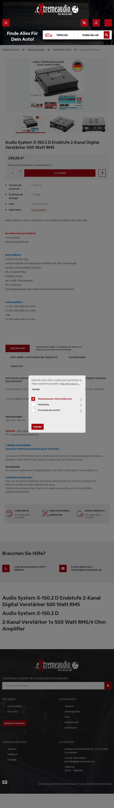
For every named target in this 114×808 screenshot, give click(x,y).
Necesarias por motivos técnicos (55, 398)
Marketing (43, 404)
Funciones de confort (49, 410)
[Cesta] (108, 23)
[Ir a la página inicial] (57, 10)
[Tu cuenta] (96, 23)
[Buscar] (84, 23)
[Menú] (6, 23)
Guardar (37, 426)
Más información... (69, 383)
